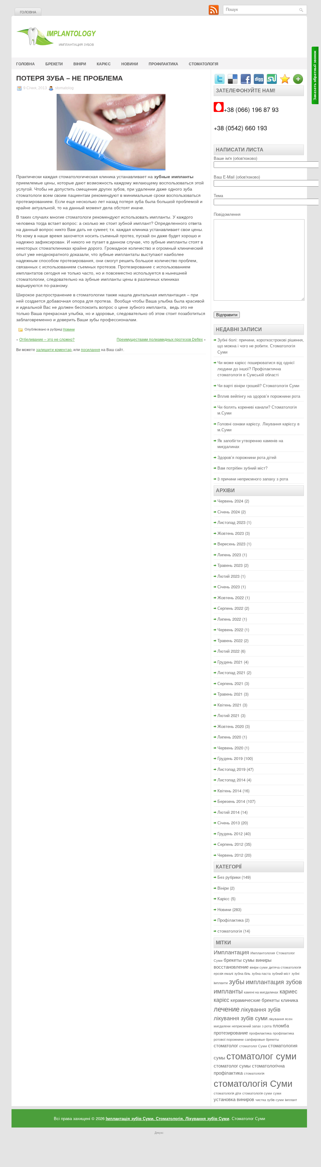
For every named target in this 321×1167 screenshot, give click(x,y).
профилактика (260, 1033)
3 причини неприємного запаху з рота (252, 479)
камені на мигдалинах (261, 992)
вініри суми (259, 967)
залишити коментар (54, 349)
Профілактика (163, 64)
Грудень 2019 (230, 758)
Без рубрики (228, 877)
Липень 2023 (229, 555)
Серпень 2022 (230, 608)
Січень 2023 (228, 587)
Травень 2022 (230, 640)
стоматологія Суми (253, 1082)
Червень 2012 (230, 855)
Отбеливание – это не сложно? (47, 339)
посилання (90, 349)
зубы (236, 981)
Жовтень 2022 (230, 597)
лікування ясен (280, 1018)
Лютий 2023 (228, 576)
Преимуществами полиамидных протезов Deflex (160, 339)
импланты (228, 990)
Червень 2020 (230, 748)
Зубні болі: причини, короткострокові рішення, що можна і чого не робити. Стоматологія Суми (260, 346)
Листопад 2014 (231, 780)
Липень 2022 (229, 619)
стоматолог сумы (232, 1065)
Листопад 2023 (231, 522)
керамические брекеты (255, 1000)
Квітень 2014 (229, 791)
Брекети (54, 64)
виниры (264, 959)
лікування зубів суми (241, 1018)
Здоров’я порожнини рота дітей (246, 457)
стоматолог (226, 1045)
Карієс (104, 64)
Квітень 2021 (229, 705)
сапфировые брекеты (262, 1039)
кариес (288, 991)
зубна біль (242, 973)
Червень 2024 (230, 501)
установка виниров (234, 1099)
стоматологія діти (227, 1093)
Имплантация (231, 952)
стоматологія (203, 64)
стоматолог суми (261, 1055)
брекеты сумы (239, 959)
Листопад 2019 (231, 769)
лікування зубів (261, 1009)
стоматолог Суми (253, 1046)
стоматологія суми (257, 1093)
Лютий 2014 (228, 812)
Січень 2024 (228, 512)
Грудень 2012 (230, 833)
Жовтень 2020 (230, 726)
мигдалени (222, 1026)
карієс (221, 999)
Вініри (79, 64)
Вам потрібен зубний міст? (242, 468)
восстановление (231, 966)
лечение (227, 1008)
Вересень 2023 (231, 544)
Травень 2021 (230, 694)
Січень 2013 (228, 823)
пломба (281, 1025)
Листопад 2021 (231, 672)
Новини (129, 64)
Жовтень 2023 (230, 533)
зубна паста (261, 973)
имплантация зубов (274, 981)
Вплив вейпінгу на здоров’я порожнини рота (258, 396)
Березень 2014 (231, 801)
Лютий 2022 (228, 651)
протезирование (231, 1032)
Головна (28, 12)
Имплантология (262, 953)
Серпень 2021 (230, 683)
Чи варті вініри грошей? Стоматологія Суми (258, 385)
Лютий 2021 (228, 715)
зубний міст (281, 973)
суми (277, 1093)
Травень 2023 (230, 565)
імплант (291, 1099)
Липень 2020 (229, 737)
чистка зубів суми (269, 1099)
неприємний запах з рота (252, 1026)
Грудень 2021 (230, 662)
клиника (289, 1000)
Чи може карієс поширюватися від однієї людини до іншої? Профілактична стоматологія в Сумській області (256, 368)
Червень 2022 (230, 629)
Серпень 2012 (230, 844)
